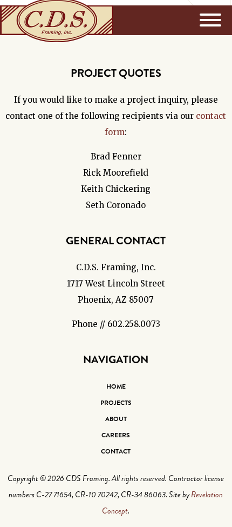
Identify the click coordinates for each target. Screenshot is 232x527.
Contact (116, 451)
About (116, 419)
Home (116, 386)
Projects (116, 402)
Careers (115, 435)
